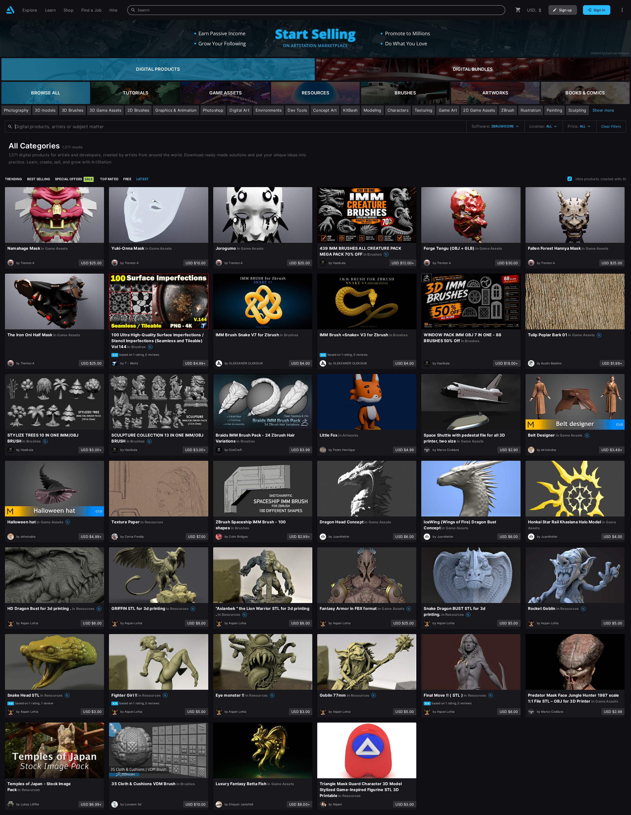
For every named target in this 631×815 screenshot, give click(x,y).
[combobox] (316, 10)
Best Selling (38, 179)
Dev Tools (297, 110)
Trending (13, 179)
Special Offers (73, 179)
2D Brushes (138, 110)
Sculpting (577, 110)
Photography (16, 110)
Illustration (531, 110)
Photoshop (213, 110)
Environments (269, 110)
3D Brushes (72, 110)
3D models (45, 110)
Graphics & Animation (175, 110)
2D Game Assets (479, 110)
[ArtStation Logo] (10, 10)
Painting (554, 110)
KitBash (350, 110)
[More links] (622, 10)
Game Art (448, 110)
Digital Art (239, 110)
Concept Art (325, 110)
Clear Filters (611, 126)
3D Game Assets (105, 110)
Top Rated (109, 179)
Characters (397, 110)
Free (127, 179)
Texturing (424, 110)
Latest (142, 179)
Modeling (372, 110)
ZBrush (507, 110)
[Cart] (518, 10)
